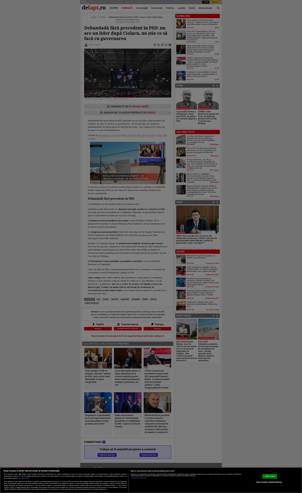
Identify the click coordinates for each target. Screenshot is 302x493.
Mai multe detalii (23, 478)
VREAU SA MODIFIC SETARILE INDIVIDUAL (269, 482)
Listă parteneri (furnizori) (139, 478)
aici (117, 485)
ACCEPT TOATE (270, 476)
